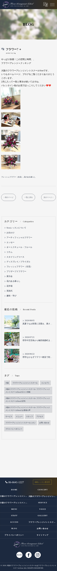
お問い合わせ (44, 423)
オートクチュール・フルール (19, 247)
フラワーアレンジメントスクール (25, 383)
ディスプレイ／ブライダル (18, 262)
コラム (9, 252)
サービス (8, 416)
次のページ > (48, 197)
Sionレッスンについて (16, 228)
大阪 (7, 383)
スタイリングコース (15, 257)
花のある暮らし (30, 177)
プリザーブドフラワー (16, 271)
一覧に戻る (28, 197)
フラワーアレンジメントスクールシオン (20, 423)
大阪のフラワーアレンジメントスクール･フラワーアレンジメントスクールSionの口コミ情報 (27, 390)
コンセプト (45, 383)
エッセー (10, 242)
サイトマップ (42, 535)
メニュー (19, 416)
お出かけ (10, 233)
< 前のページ (8, 197)
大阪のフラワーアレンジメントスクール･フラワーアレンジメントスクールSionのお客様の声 (27, 409)
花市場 (9, 286)
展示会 (9, 276)
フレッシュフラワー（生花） (12, 177)
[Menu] (52, 4)
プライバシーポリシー (13, 429)
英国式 (9, 291)
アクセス (39, 416)
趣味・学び (11, 296)
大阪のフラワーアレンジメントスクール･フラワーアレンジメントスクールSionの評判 (27, 399)
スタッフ (29, 416)
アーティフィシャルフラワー (19, 237)
